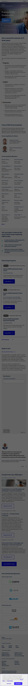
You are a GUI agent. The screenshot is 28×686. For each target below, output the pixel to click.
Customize (9, 683)
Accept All (18, 683)
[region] (14, 680)
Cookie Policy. (10, 680)
